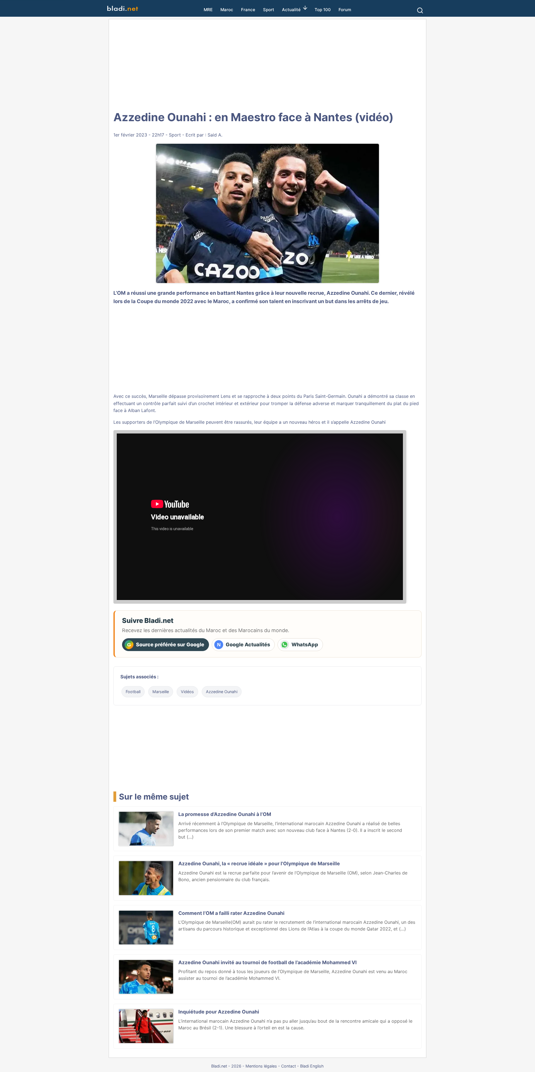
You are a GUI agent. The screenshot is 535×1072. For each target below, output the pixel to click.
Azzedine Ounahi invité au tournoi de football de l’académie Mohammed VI (267, 962)
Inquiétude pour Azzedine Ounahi (218, 1012)
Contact (288, 1066)
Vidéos (187, 691)
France (248, 9)
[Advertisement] (267, 64)
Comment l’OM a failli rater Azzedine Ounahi (231, 913)
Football (133, 691)
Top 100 (323, 9)
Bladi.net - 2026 (226, 1066)
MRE (208, 9)
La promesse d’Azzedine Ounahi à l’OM (224, 814)
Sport (268, 9)
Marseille (160, 691)
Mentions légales (261, 1066)
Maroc (226, 9)
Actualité (291, 9)
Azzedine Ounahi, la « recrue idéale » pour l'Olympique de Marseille (259, 863)
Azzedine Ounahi (348, 293)
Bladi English (312, 1066)
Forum (345, 9)
